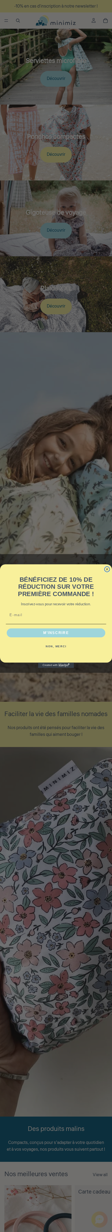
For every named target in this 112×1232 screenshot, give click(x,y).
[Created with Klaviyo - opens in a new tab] (56, 665)
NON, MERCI (56, 646)
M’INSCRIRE (56, 633)
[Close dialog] (107, 569)
